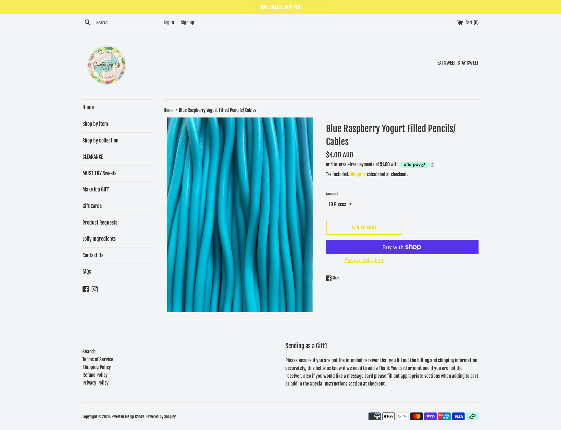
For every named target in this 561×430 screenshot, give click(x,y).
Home (88, 107)
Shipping (358, 174)
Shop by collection (100, 140)
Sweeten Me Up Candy (127, 416)
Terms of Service (97, 359)
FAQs (86, 271)
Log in (169, 22)
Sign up (187, 22)
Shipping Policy (96, 367)
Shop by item (95, 124)
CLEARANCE (92, 157)
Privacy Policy (95, 383)
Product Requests (99, 222)
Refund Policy (95, 375)
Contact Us (92, 255)
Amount (332, 193)
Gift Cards (92, 206)
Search (88, 352)
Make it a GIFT (95, 189)
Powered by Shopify (160, 416)
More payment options (364, 260)
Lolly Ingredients (99, 239)
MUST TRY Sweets (99, 173)
